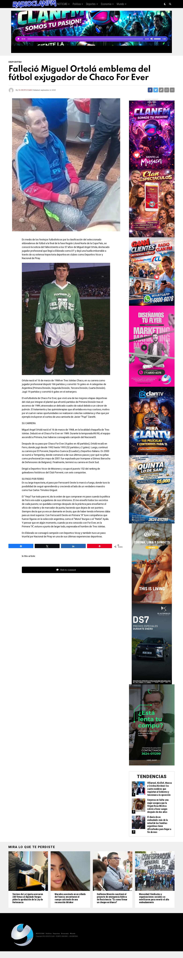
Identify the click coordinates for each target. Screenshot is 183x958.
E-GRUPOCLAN (25, 90)
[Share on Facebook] (150, 90)
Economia (106, 4)
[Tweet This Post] (155, 90)
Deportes (91, 4)
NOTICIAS (62, 4)
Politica (77, 4)
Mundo (120, 4)
